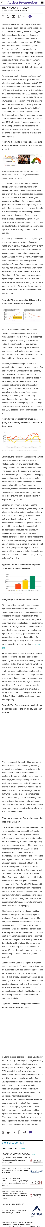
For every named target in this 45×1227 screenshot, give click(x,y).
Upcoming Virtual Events (16, 1137)
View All (23, 1131)
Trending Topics (11, 1131)
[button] (3, 16)
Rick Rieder (8, 11)
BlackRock (17, 11)
